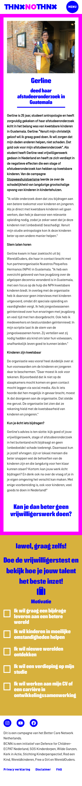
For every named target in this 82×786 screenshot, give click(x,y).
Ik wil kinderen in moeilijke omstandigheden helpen (42, 634)
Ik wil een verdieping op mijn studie (44, 669)
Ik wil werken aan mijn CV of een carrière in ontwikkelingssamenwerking (45, 689)
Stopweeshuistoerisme (23, 179)
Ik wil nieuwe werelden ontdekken (38, 652)
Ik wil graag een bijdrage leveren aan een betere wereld (40, 616)
